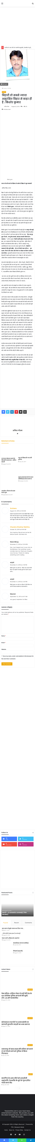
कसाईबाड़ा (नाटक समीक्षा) (21, 943)
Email (3, 642)
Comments (28, 922)
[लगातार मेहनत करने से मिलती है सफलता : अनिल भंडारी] (9, 451)
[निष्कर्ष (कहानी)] (7, 956)
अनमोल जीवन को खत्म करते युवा (8, 491)
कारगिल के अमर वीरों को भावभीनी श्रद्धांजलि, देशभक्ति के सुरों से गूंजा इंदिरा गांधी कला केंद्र (15, 1080)
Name (3, 636)
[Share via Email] (20, 412)
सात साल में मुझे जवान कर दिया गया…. (13, 928)
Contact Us (27, 1130)
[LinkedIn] (12, 412)
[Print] (25, 412)
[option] (17, 906)
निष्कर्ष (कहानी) (18, 951)
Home (5, 88)
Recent (16, 922)
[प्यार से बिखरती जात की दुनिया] (26, 450)
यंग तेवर (9, 88)
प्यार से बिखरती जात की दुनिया (25, 458)
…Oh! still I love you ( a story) (11, 933)
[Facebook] (3, 412)
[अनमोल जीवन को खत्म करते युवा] (9, 478)
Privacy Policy (19, 1130)
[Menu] (2, 4)
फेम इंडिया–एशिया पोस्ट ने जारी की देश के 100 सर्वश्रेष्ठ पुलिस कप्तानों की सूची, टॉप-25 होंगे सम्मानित (16, 995)
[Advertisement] (17, 26)
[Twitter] (8, 412)
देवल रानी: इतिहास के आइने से (10, 938)
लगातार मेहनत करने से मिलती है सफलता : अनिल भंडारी (8, 460)
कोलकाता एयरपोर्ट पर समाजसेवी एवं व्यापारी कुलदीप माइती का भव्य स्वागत (15, 1023)
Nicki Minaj (14, 542)
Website (3, 649)
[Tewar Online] (11, 3)
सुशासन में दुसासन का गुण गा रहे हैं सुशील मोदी (16, 913)
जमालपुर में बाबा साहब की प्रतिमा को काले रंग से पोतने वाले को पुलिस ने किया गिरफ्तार (17, 1051)
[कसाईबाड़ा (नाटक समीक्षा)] (7, 945)
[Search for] (33, 4)
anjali (12, 562)
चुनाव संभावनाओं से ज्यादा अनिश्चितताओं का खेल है (25, 478)
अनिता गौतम (6, 106)
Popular (5, 922)
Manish (13, 594)
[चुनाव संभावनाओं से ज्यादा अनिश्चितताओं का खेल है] (26, 471)
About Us (11, 1130)
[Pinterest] (16, 412)
